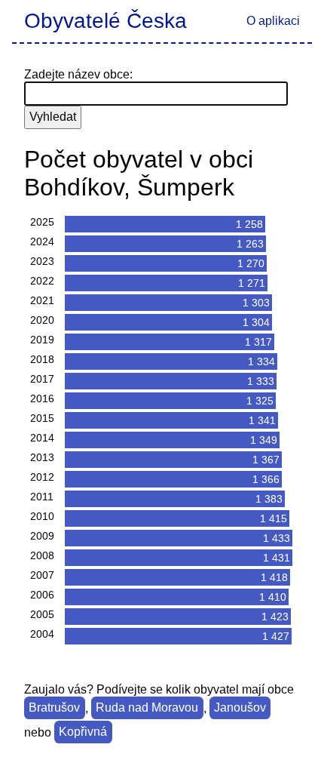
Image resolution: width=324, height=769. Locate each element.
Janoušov (240, 708)
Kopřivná (83, 732)
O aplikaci (273, 20)
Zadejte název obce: (78, 74)
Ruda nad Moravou (147, 708)
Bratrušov (54, 708)
